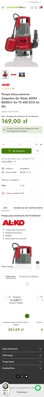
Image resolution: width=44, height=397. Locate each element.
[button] (38, 40)
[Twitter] (26, 376)
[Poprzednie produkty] (6, 297)
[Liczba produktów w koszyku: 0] (39, 7)
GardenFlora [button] (8, 368)
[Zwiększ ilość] (36, 144)
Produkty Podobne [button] (28, 276)
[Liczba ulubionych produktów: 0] (35, 7)
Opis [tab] (5, 208)
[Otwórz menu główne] (2, 7)
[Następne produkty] (38, 297)
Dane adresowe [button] (10, 348)
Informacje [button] (7, 355)
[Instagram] (22, 376)
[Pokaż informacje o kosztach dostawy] (30, 172)
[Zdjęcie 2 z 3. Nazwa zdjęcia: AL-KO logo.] (13, 75)
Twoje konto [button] (8, 361)
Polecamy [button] (11, 276)
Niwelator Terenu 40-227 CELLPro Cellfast (16, 323)
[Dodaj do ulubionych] (38, 151)
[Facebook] (17, 376)
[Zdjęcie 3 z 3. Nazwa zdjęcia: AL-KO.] (22, 75)
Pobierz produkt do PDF (15, 193)
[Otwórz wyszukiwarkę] (32, 7)
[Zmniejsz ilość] (3, 144)
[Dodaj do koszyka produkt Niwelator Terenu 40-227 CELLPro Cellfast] (27, 316)
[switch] (5, 393)
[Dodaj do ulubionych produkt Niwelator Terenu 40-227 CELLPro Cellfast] (27, 284)
